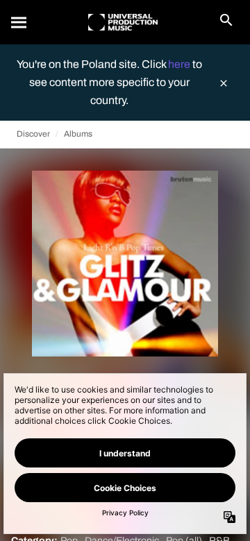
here (180, 64)
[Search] (19, 22)
